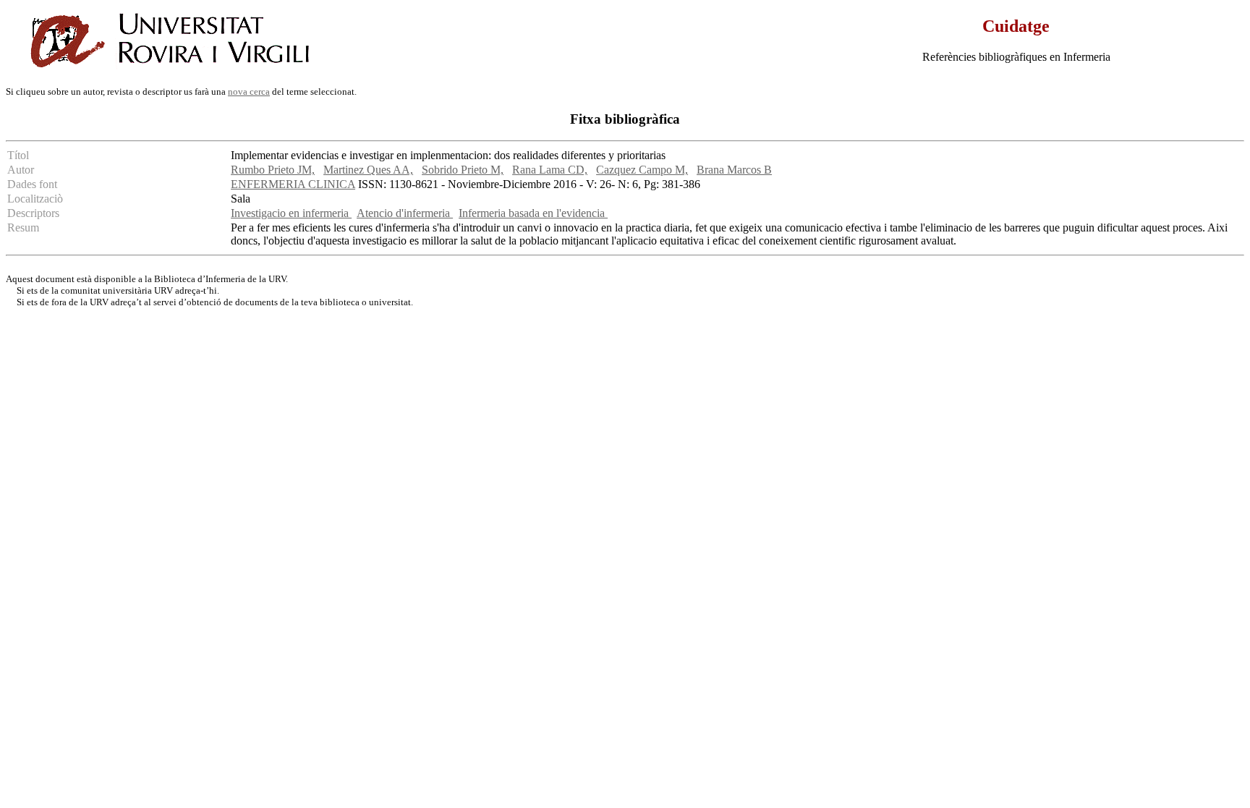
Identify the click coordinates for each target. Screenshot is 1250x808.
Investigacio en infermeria (291, 213)
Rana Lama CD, (549, 169)
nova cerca (249, 91)
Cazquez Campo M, (642, 169)
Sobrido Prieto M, (462, 169)
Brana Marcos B (734, 169)
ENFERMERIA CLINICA (293, 184)
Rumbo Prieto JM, (273, 169)
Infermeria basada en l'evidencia (533, 213)
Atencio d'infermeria (405, 213)
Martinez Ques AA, (368, 169)
